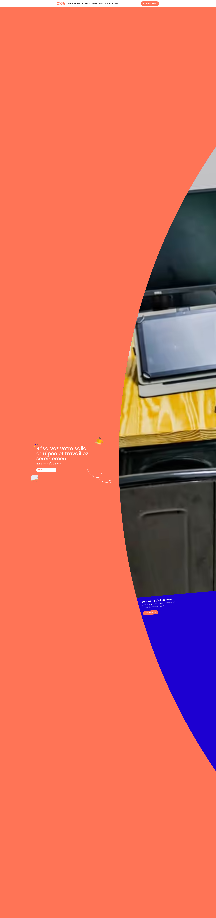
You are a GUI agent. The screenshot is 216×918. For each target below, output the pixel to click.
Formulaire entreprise (111, 3)
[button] (86, 3)
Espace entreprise (97, 3)
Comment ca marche (73, 3)
